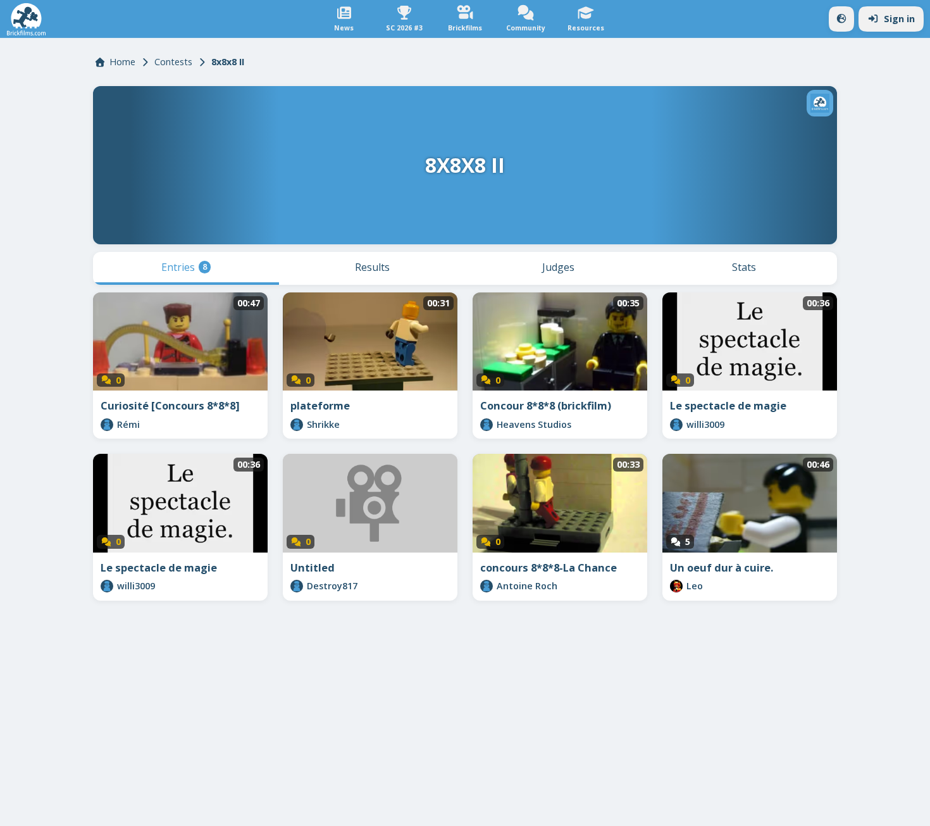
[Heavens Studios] (486, 424)
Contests (173, 62)
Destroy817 (332, 586)
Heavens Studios (534, 424)
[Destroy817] (296, 586)
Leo (694, 586)
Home (122, 62)
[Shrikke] (296, 424)
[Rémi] (107, 424)
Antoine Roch (527, 586)
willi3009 (705, 424)
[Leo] (676, 586)
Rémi (128, 424)
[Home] (26, 19)
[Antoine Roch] (486, 586)
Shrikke (323, 424)
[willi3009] (676, 424)
